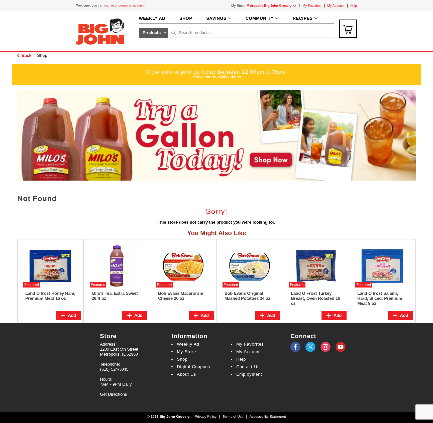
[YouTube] (325, 347)
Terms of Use (233, 416)
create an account (132, 5)
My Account (336, 6)
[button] (272, 6)
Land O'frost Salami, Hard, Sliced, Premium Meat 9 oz (379, 298)
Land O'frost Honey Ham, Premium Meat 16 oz (50, 296)
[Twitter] (310, 347)
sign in (109, 5)
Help (353, 6)
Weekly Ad (188, 344)
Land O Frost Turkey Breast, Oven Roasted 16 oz (315, 298)
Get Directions (113, 394)
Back (25, 55)
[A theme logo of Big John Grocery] (100, 31)
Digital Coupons (193, 366)
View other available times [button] (216, 77)
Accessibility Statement (268, 416)
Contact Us (248, 366)
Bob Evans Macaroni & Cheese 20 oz (180, 296)
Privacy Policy (205, 416)
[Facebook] (295, 347)
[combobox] (153, 33)
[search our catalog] (173, 33)
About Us (186, 374)
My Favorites (311, 6)
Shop (42, 55)
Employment (249, 374)
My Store (186, 351)
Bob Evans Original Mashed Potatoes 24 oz (247, 296)
